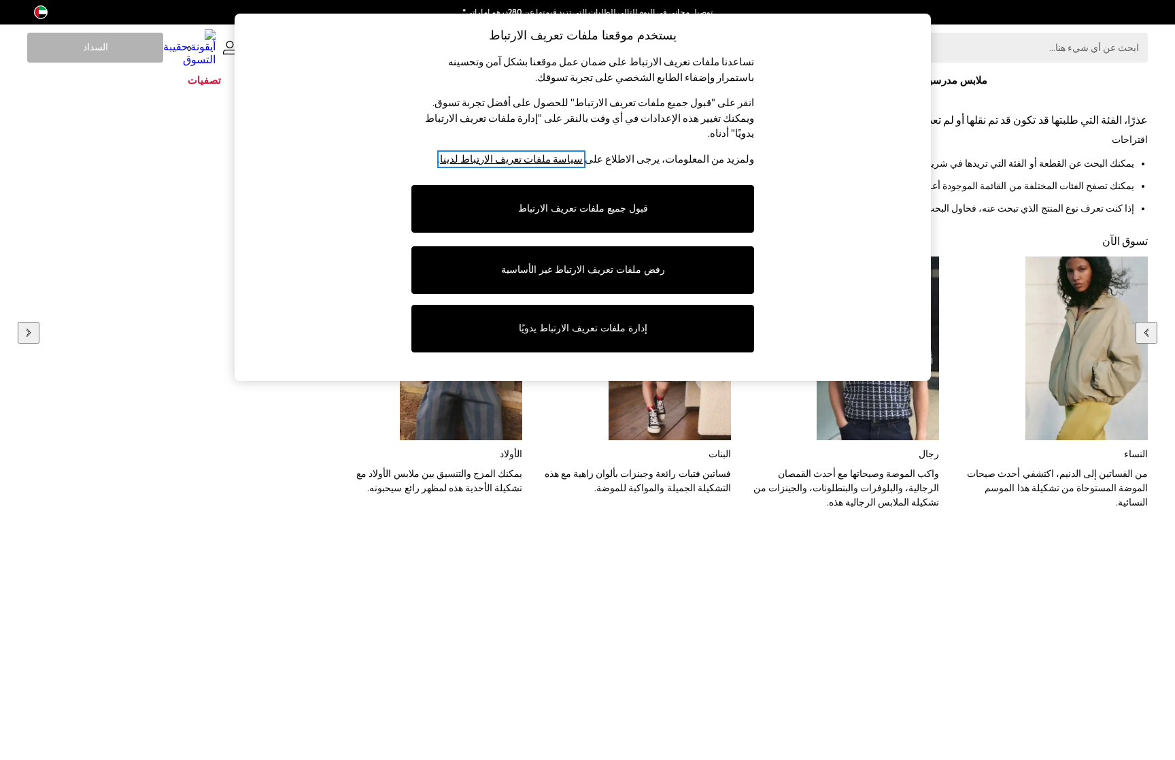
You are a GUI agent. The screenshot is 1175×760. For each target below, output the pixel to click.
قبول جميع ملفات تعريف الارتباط (583, 208)
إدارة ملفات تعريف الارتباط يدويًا (583, 328)
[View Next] (28, 333)
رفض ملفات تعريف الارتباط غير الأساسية (583, 270)
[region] (583, 197)
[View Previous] (1146, 333)
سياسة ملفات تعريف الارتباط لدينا (511, 159)
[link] (230, 48)
